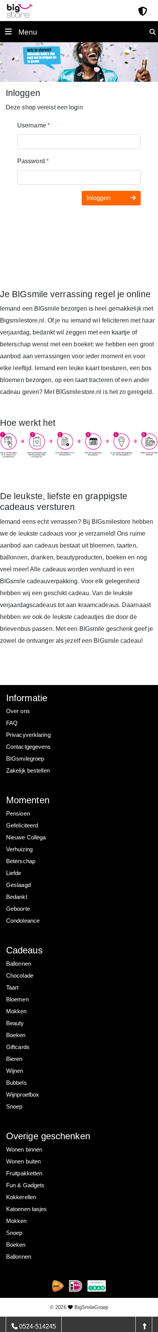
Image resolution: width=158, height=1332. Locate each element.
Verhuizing (19, 849)
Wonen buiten (23, 1161)
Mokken (16, 1011)
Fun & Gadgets (25, 1185)
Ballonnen (18, 963)
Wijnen (14, 1070)
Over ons (18, 711)
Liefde (13, 873)
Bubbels (16, 1082)
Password (33, 161)
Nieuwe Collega (26, 837)
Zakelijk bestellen (28, 770)
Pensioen (18, 813)
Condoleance (23, 920)
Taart (12, 987)
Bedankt (16, 897)
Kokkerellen (21, 1197)
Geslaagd (18, 885)
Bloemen (17, 999)
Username (33, 125)
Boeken (16, 1035)
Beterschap (20, 861)
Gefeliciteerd (22, 825)
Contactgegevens (28, 746)
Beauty (15, 1023)
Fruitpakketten (24, 1173)
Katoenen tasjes (26, 1209)
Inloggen (99, 198)
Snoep (14, 1106)
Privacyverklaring (28, 734)
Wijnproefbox (22, 1094)
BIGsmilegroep (25, 758)
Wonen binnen (24, 1149)
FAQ (12, 723)
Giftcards (18, 1047)
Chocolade (19, 975)
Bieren (14, 1059)
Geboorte (18, 908)
